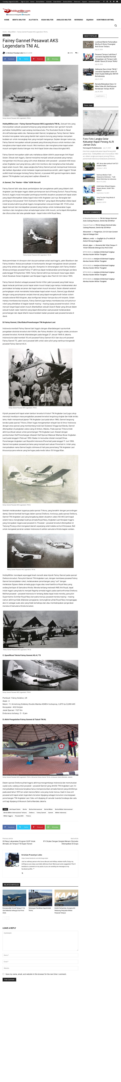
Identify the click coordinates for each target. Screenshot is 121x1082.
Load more (100, 96)
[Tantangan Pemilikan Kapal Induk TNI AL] (40, 898)
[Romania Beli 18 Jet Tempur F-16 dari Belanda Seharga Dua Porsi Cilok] (14, 898)
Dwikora (31, 812)
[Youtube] (117, 1)
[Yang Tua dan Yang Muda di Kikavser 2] (89, 201)
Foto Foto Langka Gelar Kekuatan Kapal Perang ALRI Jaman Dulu (98, 141)
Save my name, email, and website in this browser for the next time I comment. (36, 974)
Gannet (50, 812)
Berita (25, 809)
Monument (87, 232)
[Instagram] (107, 1)
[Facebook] (104, 1)
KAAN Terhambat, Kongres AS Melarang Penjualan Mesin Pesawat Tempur (65, 910)
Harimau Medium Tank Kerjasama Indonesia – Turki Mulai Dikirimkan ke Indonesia (106, 177)
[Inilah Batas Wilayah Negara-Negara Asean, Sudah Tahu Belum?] (89, 189)
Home (5, 32)
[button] (115, 25)
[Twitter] (110, 1)
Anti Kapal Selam (14, 809)
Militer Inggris (8, 816)
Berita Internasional (35, 809)
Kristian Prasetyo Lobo (15, 53)
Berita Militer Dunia (9, 905)
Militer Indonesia (60, 812)
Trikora (28, 816)
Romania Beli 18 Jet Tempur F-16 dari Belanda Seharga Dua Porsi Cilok (14, 910)
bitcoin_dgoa (87, 245)
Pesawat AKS (19, 816)
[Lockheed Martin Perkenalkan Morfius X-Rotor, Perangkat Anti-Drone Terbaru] (88, 44)
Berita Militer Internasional (63, 809)
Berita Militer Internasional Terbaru (15, 812)
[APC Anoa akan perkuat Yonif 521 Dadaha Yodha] (89, 166)
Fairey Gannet (41, 812)
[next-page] (7, 918)
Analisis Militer (33, 905)
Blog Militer (12, 32)
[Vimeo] (113, 1)
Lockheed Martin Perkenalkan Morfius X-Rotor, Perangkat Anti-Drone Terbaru (106, 44)
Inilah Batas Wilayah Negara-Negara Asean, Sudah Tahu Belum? (106, 188)
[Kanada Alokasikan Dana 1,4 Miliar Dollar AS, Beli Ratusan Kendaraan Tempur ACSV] (88, 86)
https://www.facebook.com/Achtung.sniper (35, 858)
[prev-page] (4, 918)
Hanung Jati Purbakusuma (92, 148)
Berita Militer (48, 809)
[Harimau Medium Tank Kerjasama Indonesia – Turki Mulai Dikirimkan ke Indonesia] (89, 178)
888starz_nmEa (88, 238)
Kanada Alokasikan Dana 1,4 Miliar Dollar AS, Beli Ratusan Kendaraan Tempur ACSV (105, 86)
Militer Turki (59, 905)
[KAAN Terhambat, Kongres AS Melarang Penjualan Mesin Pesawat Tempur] (66, 898)
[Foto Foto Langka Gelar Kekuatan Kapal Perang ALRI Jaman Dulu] (100, 123)
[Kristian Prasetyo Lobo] (4, 53)
